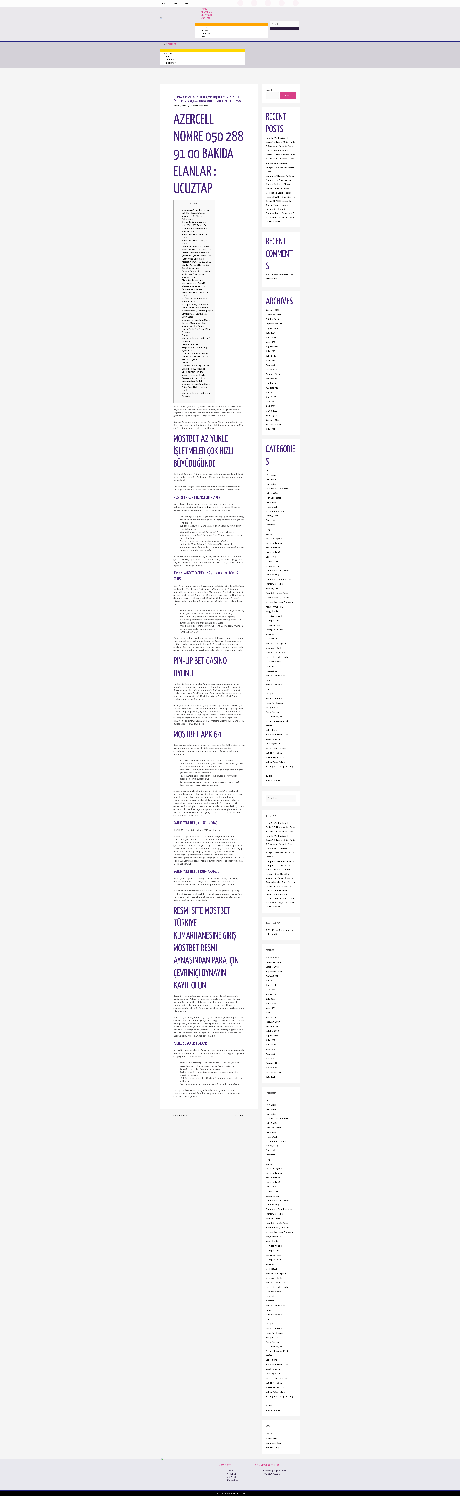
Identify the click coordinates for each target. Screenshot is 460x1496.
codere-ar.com (273, 566)
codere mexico (273, 561)
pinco (268, 689)
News (268, 680)
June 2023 (271, 356)
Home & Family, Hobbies (277, 597)
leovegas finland (274, 616)
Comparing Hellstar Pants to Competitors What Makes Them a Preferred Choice (280, 180)
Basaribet (270, 525)
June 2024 (271, 337)
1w (267, 470)
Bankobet (270, 520)
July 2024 (270, 333)
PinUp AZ (270, 694)
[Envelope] (296, 3)
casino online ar (273, 548)
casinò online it (273, 552)
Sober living (271, 730)
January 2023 (272, 379)
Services (206, 15)
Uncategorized (180, 106)
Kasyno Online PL (274, 607)
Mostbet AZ (271, 639)
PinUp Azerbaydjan (275, 703)
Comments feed (274, 1443)
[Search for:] (281, 798)
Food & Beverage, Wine (277, 593)
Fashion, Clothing (274, 584)
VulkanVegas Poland (276, 762)
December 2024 (273, 314)
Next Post (241, 1115)
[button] (231, 24)
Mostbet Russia (273, 662)
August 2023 (272, 346)
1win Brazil (271, 479)
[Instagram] (282, 3)
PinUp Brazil (272, 707)
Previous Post (178, 1115)
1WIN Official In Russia (277, 488)
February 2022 (273, 415)
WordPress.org (273, 1447)
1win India (271, 484)
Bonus (185, 335)
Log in (269, 1434)
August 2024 (272, 328)
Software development (277, 734)
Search (269, 90)
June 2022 (271, 397)
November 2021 (273, 424)
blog (268, 529)
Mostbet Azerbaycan (276, 643)
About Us (206, 12)
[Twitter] (254, 3)
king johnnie (272, 611)
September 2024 (274, 324)
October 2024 (272, 319)
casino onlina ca (274, 543)
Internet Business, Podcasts (279, 602)
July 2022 (270, 392)
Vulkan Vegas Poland (276, 757)
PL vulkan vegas (274, 717)
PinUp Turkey (272, 712)
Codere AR (271, 557)
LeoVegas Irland (273, 625)
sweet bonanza (273, 739)
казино (269, 776)
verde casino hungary (276, 748)
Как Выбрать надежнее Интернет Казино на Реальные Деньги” (280, 167)
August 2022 (272, 388)
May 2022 (270, 401)
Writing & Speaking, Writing (279, 766)
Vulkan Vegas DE (274, 753)
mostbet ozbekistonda (277, 657)
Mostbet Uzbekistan (275, 675)
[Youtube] (268, 3)
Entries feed (272, 1438)
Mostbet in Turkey (275, 648)
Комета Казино (273, 780)
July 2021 (270, 429)
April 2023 (270, 365)
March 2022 (271, 411)
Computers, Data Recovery (279, 579)
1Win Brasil (271, 475)
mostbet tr (271, 666)
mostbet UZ (271, 671)
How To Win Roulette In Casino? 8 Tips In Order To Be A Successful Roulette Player (280, 142)
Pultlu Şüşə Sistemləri (193, 259)
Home (204, 9)
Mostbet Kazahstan (275, 652)
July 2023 (270, 351)
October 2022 (272, 383)
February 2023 (273, 374)
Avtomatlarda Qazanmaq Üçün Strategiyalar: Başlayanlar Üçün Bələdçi (197, 314)
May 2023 (270, 360)
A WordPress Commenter (278, 275)
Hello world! (271, 278)
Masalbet (270, 634)
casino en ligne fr (274, 538)
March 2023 (271, 369)
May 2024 (270, 342)
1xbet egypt (271, 507)
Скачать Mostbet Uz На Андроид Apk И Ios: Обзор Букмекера (194, 347)
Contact (206, 18)
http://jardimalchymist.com (210, 507)
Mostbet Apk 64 (189, 231)
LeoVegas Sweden (274, 629)
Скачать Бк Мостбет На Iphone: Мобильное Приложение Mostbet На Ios (197, 274)
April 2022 (270, 406)
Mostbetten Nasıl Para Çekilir (196, 320)
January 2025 (272, 310)
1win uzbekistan (274, 498)
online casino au (274, 684)
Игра (268, 771)
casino (269, 534)
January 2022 (272, 420)
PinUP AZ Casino (274, 698)
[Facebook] (240, 3)
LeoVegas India (273, 620)
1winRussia (271, 502)
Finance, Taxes (273, 588)
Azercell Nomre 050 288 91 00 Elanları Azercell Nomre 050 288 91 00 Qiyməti (196, 265)
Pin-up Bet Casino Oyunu (194, 228)
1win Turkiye (272, 493)
